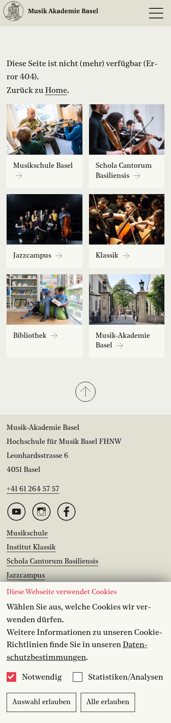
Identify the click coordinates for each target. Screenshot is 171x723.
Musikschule (27, 533)
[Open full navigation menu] (156, 13)
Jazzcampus (26, 575)
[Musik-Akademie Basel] (51, 13)
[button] (85, 393)
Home (56, 91)
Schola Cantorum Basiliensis (52, 561)
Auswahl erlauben (41, 702)
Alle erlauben (107, 702)
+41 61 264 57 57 (33, 489)
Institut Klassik (31, 547)
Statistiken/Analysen (125, 677)
